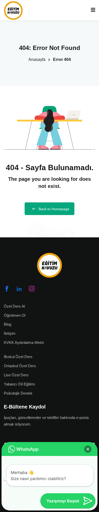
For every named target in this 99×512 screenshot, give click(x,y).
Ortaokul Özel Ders (20, 366)
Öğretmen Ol (14, 315)
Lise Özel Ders (16, 375)
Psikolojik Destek (18, 393)
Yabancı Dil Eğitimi (19, 384)
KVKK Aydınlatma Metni (24, 342)
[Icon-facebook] (6, 288)
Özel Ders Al (14, 306)
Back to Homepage (54, 209)
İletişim (9, 333)
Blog (7, 324)
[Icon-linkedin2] (19, 288)
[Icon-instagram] (31, 288)
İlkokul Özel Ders (18, 357)
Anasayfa (36, 59)
